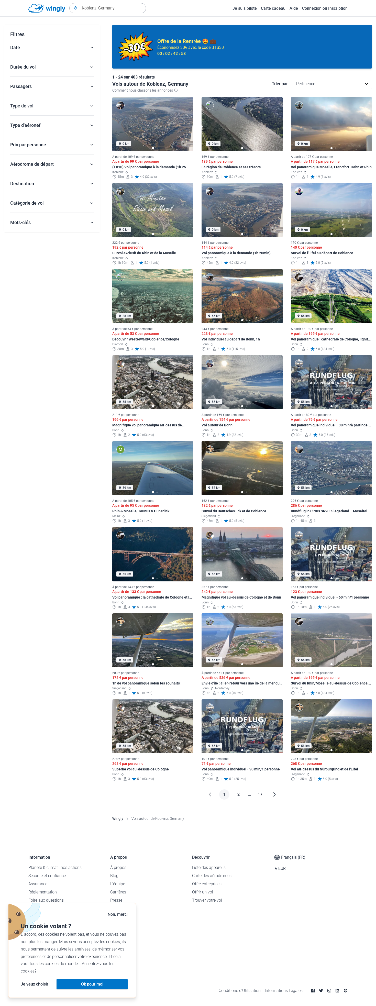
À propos (118, 867)
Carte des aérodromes (211, 875)
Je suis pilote (245, 8)
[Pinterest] (346, 991)
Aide (294, 8)
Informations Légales (284, 990)
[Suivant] (274, 794)
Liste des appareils (209, 867)
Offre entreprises (207, 883)
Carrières (118, 892)
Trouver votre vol (207, 900)
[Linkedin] (337, 991)
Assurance (37, 883)
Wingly (117, 818)
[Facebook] (313, 991)
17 (260, 794)
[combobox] (107, 8)
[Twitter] (321, 991)
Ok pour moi (92, 984)
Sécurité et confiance (47, 875)
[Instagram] (329, 991)
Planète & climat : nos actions (55, 867)
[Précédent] (210, 794)
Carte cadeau (273, 8)
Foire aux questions (46, 900)
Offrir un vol (202, 892)
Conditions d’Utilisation (240, 990)
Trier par (280, 83)
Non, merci (118, 914)
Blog (114, 875)
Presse (116, 900)
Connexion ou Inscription (325, 8)
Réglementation (42, 892)
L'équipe (117, 883)
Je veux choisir (34, 984)
